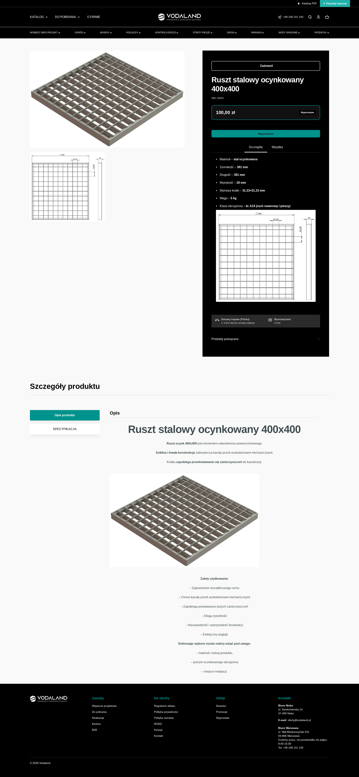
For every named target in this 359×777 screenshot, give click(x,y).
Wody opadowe (288, 32)
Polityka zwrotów (164, 717)
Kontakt (158, 735)
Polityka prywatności (166, 711)
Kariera (96, 723)
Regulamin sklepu (164, 705)
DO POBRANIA (65, 17)
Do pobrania (99, 711)
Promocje (221, 711)
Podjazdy (132, 32)
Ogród (79, 32)
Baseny (105, 32)
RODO (158, 723)
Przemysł (320, 32)
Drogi (231, 32)
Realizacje (98, 717)
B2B (94, 729)
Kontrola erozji (165, 32)
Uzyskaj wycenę (336, 3)
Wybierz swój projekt (44, 32)
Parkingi (256, 32)
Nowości (221, 705)
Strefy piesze (202, 32)
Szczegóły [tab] (256, 147)
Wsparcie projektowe (104, 705)
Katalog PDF (309, 3)
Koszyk (158, 729)
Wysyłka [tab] (277, 147)
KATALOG (37, 17)
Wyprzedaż (222, 717)
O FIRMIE (93, 17)
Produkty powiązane (225, 339)
